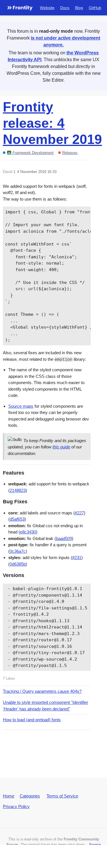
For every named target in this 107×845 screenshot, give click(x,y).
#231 (76, 557)
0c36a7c (18, 551)
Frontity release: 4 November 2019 (52, 123)
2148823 (18, 490)
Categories (30, 796)
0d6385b (18, 564)
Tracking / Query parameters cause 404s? (42, 691)
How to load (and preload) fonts (32, 719)
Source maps (20, 406)
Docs (64, 7)
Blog (79, 7)
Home (8, 796)
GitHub (95, 7)
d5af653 (17, 519)
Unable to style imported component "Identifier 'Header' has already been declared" (45, 705)
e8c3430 (28, 531)
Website (47, 7)
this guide (61, 446)
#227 (79, 512)
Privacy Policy (16, 806)
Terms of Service (62, 796)
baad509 (64, 538)
